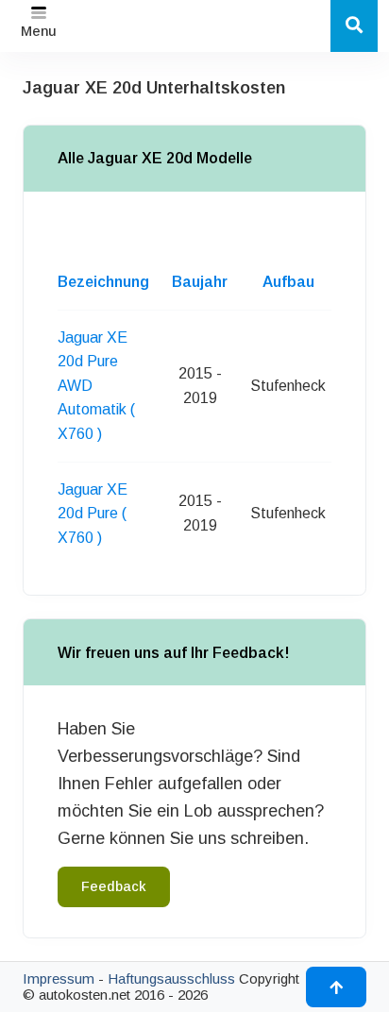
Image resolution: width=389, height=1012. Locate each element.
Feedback (113, 886)
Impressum (58, 978)
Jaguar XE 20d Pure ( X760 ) (92, 513)
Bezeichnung (103, 282)
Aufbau (288, 282)
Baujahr (200, 282)
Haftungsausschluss (171, 978)
